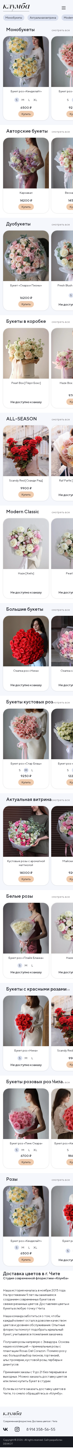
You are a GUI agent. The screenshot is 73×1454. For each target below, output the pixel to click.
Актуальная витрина (43, 17)
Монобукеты (13, 17)
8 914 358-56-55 (40, 1429)
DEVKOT (8, 1443)
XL (35, 99)
